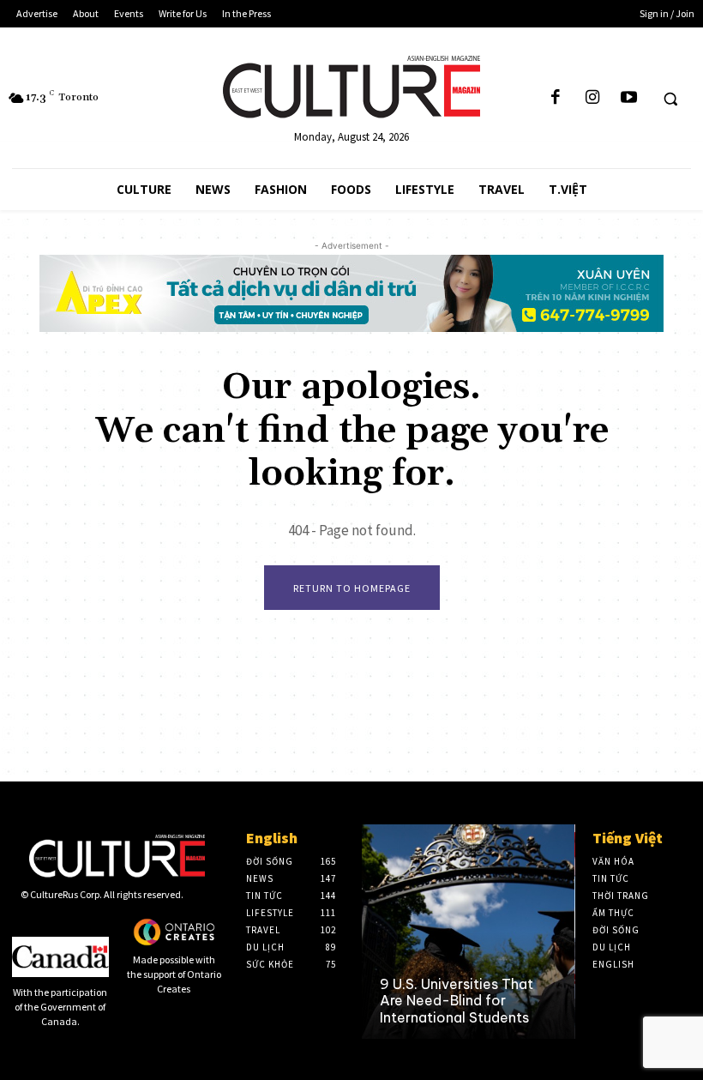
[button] (670, 99)
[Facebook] (555, 98)
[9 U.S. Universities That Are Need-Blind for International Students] (467, 931)
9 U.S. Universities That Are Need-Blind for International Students (456, 1000)
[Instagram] (592, 98)
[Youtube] (628, 98)
